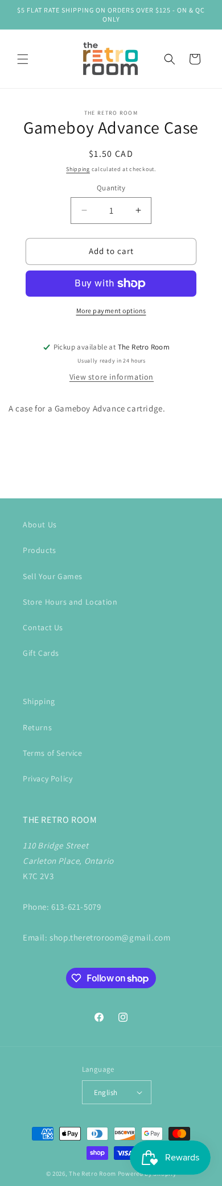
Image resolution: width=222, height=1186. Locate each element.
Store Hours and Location (70, 602)
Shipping (78, 169)
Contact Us (43, 627)
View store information (111, 377)
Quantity (111, 188)
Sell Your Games (53, 576)
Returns (37, 727)
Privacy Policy (47, 778)
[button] (22, 59)
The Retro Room (92, 1173)
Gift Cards (41, 653)
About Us (40, 524)
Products (39, 550)
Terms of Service (53, 753)
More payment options (111, 310)
